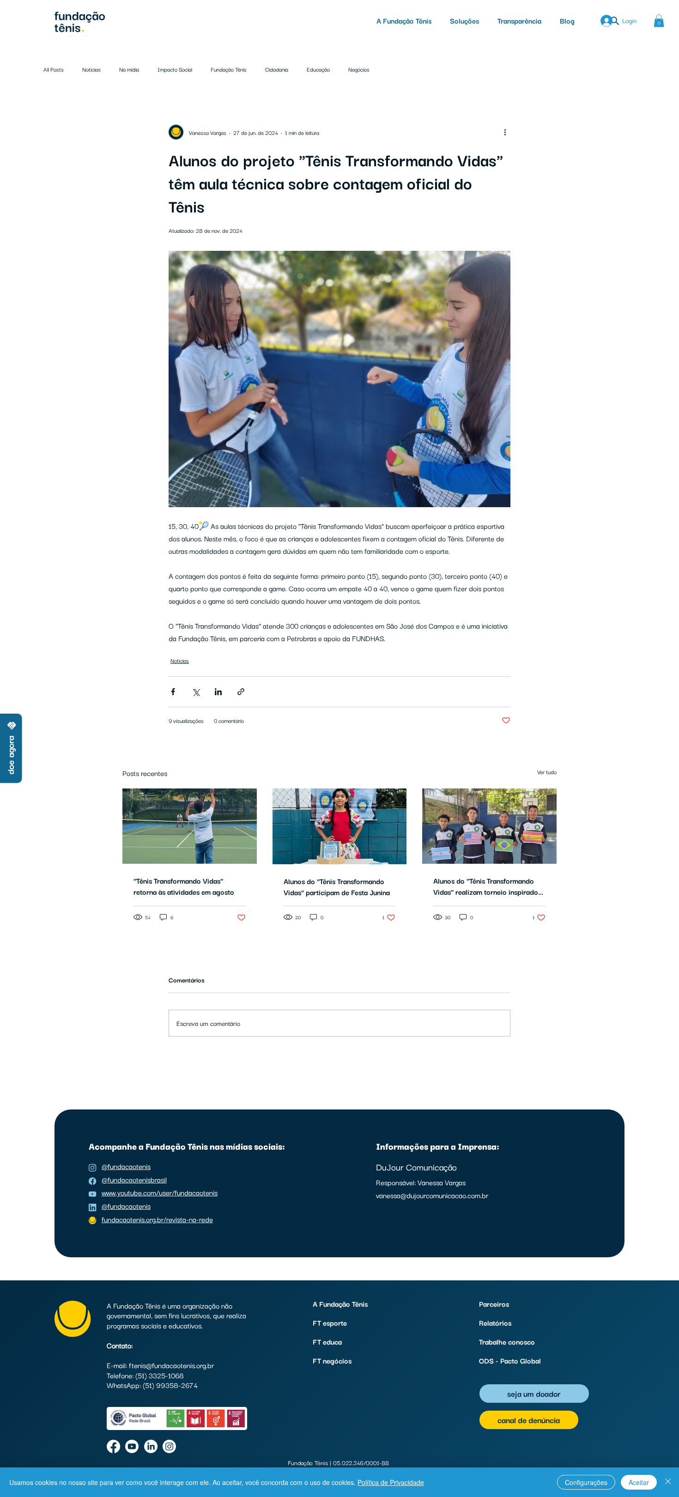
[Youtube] (132, 1446)
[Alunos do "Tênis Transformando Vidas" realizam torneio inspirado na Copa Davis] (489, 826)
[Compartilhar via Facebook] (173, 691)
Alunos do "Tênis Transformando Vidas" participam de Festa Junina (337, 886)
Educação (318, 69)
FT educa (327, 1341)
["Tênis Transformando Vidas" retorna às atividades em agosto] (189, 826)
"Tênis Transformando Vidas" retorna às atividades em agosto (183, 886)
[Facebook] (113, 1446)
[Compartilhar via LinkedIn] (218, 691)
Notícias (91, 69)
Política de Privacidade (391, 1482)
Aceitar (639, 1482)
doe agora (10, 755)
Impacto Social (175, 69)
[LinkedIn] (151, 1446)
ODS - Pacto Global (510, 1360)
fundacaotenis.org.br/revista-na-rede (157, 1218)
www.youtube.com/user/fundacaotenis (160, 1192)
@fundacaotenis (126, 1165)
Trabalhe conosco (507, 1341)
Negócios (359, 69)
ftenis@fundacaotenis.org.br (171, 1364)
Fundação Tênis (229, 69)
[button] (464, 20)
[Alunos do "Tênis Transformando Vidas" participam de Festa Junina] (340, 826)
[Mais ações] (504, 132)
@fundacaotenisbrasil (134, 1179)
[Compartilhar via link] (240, 691)
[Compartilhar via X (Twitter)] (195, 691)
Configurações (586, 1482)
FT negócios (332, 1360)
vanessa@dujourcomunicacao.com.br (432, 1194)
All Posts (53, 69)
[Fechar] (667, 1482)
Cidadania (276, 69)
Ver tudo (547, 771)
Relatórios (495, 1322)
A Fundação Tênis (340, 1303)
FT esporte (330, 1322)
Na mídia (129, 69)
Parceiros (494, 1303)
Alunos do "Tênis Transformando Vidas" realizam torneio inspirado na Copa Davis (485, 886)
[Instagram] (169, 1446)
